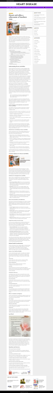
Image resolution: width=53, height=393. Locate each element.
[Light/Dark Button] (44, 7)
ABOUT (10, 7)
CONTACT (13, 7)
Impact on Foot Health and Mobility (16, 60)
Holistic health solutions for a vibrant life (39, 17)
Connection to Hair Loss (14, 61)
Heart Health (36, 56)
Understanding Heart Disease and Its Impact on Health (12, 381)
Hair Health (35, 46)
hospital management (37, 59)
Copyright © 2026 (22, 392)
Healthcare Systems (37, 53)
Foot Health (35, 43)
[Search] (45, 7)
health (35, 48)
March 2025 (35, 33)
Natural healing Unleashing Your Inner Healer (41, 381)
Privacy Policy (18, 7)
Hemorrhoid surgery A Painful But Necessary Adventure (29, 386)
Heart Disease (26, 4)
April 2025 (35, 31)
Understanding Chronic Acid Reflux (15, 51)
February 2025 (36, 34)
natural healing (36, 61)
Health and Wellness (37, 51)
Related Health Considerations (14, 59)
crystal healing (36, 40)
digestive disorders (11, 13)
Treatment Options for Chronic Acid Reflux (16, 55)
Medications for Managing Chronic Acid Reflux (17, 56)
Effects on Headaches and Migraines (16, 62)
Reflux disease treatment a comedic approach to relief (42, 386)
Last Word (11, 63)
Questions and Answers (13, 64)
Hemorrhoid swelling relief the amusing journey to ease (16, 386)
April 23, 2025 (40, 382)
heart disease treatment (37, 54)
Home (7, 7)
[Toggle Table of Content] (29, 50)
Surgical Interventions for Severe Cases (16, 58)
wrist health (36, 62)
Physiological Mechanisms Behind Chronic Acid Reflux (18, 52)
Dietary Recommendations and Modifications (17, 57)
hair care (35, 45)
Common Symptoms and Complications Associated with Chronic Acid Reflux (20, 53)
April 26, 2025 (27, 382)
